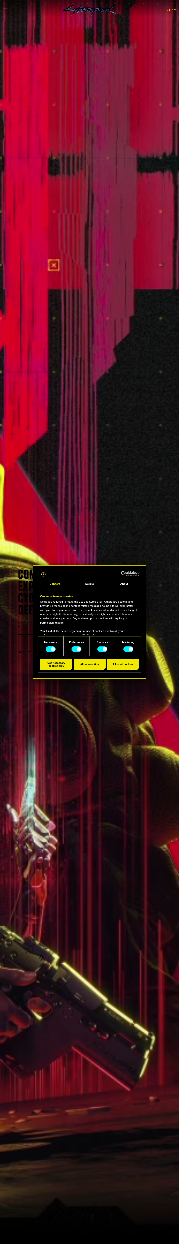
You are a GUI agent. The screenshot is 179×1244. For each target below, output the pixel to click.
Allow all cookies (123, 664)
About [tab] (124, 583)
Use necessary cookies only (56, 664)
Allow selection (89, 664)
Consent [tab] (55, 583)
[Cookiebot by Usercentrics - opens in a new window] (123, 573)
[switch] (76, 649)
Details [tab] (89, 583)
